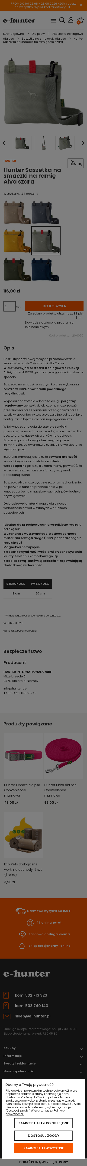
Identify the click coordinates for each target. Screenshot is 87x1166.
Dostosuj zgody (43, 1135)
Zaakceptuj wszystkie (43, 1148)
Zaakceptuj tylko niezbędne (43, 1123)
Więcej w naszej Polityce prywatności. (35, 1112)
